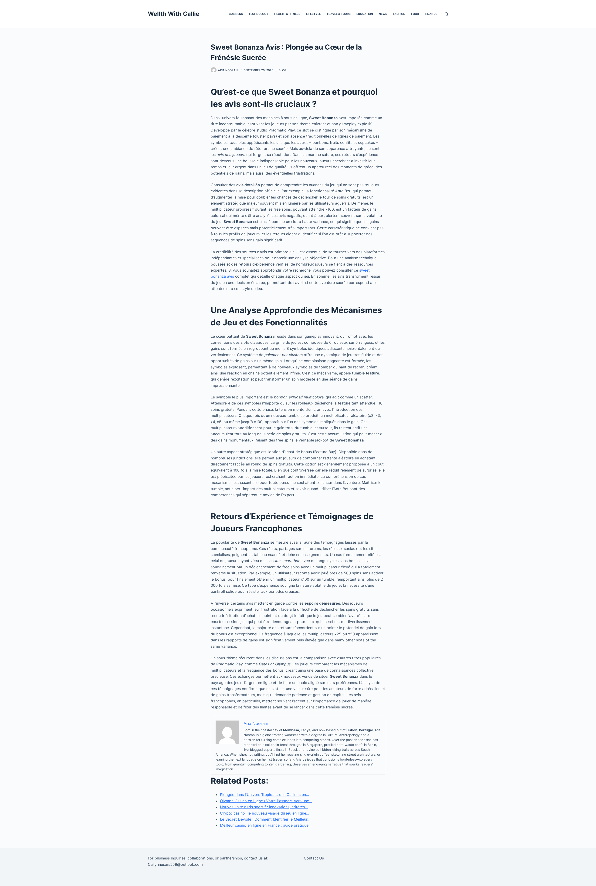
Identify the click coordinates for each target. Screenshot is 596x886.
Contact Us (314, 858)
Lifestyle (313, 14)
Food (415, 14)
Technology (258, 14)
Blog (282, 70)
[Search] (446, 14)
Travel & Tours (339, 14)
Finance (431, 14)
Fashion (399, 14)
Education (364, 14)
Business (236, 14)
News (383, 14)
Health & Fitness (287, 14)
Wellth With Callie (173, 13)
